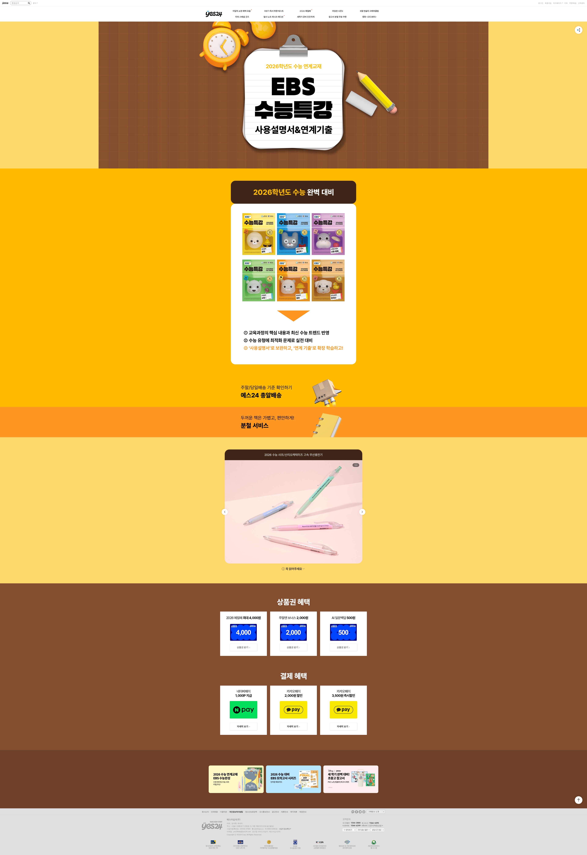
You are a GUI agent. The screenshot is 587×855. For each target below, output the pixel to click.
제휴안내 (284, 812)
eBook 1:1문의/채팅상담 (372, 826)
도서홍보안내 (264, 812)
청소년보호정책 (251, 812)
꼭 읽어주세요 (294, 569)
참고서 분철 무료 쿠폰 (338, 16)
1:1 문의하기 (349, 830)
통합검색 (15, 3)
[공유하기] (578, 30)
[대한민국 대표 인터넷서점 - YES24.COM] (5, 3)
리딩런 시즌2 (337, 11)
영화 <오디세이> (369, 16)
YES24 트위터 (360, 811)
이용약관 (223, 812)
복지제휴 (293, 812)
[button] (225, 512)
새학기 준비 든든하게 (305, 16)
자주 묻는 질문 (363, 830)
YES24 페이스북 (356, 811)
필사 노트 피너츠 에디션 (274, 16)
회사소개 (205, 812)
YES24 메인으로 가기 (214, 14)
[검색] (29, 3)
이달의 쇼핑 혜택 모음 (242, 11)
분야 (34, 3)
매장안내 (302, 812)
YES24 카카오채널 (352, 811)
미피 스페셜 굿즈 (242, 16)
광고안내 (275, 812)
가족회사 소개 (376, 812)
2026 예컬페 (305, 11)
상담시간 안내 (377, 830)
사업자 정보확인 (284, 829)
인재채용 (214, 812)
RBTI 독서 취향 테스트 (274, 11)
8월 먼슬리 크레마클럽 (369, 11)
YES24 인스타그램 (363, 811)
